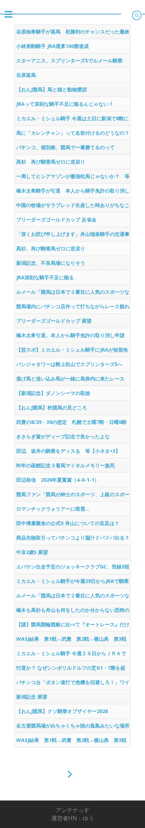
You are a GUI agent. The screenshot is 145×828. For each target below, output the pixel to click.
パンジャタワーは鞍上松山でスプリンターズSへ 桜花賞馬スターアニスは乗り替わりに (71, 366)
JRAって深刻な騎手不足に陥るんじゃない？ (64, 104)
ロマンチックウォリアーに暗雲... (52, 508)
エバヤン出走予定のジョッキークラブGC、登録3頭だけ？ (72, 568)
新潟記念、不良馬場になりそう (50, 263)
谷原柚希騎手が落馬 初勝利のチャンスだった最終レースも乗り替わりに (73, 33)
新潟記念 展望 (31, 696)
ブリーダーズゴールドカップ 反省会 (56, 219)
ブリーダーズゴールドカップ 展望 (54, 320)
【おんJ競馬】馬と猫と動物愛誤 (51, 89)
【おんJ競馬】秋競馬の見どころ (51, 407)
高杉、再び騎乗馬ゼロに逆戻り (50, 248)
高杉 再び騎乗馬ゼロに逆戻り (50, 161)
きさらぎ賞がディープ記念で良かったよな (63, 436)
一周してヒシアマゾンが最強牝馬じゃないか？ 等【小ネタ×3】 (73, 178)
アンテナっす (72, 810)
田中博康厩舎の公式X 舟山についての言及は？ (67, 523)
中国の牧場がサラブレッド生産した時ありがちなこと (73, 207)
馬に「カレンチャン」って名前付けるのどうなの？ (73, 132)
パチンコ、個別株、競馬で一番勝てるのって (65, 147)
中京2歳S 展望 (32, 552)
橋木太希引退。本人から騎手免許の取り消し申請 (70, 335)
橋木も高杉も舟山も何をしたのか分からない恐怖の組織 (73, 612)
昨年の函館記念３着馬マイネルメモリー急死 (65, 465)
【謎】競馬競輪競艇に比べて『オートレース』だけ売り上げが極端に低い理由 (73, 626)
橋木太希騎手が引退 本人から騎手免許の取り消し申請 (73, 192)
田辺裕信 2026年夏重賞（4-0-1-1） (57, 479)
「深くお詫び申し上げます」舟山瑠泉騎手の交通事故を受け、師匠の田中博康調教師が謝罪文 (73, 236)
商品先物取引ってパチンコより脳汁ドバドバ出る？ (73, 537)
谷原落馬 (26, 75)
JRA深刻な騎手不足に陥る (45, 277)
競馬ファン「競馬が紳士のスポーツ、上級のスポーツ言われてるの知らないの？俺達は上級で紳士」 (73, 496)
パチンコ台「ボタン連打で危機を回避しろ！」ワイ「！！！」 (73, 684)
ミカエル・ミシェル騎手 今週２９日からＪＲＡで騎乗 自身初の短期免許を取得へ (71, 655)
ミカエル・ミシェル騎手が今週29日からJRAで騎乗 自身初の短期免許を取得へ (73, 583)
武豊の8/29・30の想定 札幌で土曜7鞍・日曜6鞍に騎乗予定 (71, 424)
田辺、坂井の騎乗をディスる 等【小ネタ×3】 (68, 451)
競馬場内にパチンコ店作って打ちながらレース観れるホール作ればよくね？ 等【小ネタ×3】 (73, 308)
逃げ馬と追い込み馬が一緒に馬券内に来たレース (70, 378)
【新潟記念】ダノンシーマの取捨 (53, 393)
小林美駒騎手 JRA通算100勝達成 (52, 46)
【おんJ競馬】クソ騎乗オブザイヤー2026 (62, 711)
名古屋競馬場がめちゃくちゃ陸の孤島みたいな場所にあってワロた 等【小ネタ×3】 (73, 727)
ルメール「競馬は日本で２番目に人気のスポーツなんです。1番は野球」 (73, 293)
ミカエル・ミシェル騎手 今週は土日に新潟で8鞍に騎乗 (72, 120)
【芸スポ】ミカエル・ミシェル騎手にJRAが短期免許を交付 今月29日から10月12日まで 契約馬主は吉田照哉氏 (72, 351)
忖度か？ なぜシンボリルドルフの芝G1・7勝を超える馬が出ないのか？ (70, 669)
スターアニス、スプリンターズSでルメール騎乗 (69, 60)
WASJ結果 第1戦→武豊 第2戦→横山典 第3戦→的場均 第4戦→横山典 (71, 640)
